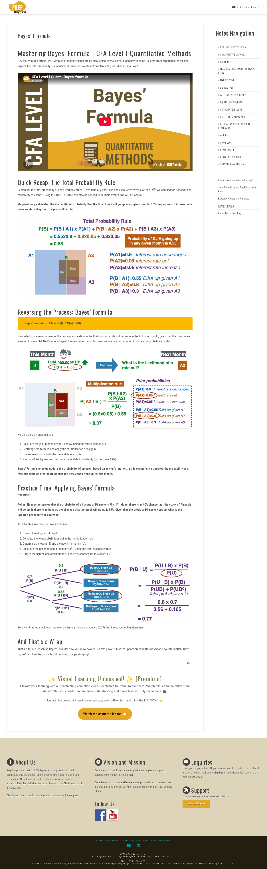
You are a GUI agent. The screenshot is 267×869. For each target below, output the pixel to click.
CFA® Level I (226, 142)
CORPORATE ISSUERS (231, 109)
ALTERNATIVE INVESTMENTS (234, 94)
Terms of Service (161, 841)
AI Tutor (224, 135)
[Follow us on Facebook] (100, 815)
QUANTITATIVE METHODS (233, 54)
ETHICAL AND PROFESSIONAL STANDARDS (234, 126)
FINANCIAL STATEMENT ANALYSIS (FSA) (236, 71)
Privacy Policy (140, 841)
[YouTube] (138, 846)
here (14, 795)
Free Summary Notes (117, 841)
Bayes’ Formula (226, 205)
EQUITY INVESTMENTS (231, 102)
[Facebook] (128, 846)
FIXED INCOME (227, 80)
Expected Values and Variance (233, 198)
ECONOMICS (226, 62)
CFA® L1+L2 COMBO (230, 157)
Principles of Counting (229, 213)
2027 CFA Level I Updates (233, 164)
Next (190, 663)
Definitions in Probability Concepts (236, 180)
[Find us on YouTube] (113, 815)
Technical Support (196, 803)
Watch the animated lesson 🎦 (105, 714)
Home (99, 841)
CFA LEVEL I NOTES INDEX (233, 47)
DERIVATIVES (227, 87)
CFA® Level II (227, 149)
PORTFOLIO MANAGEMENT (233, 116)
